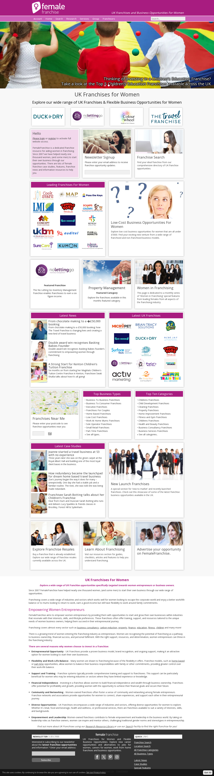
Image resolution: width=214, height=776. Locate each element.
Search (129, 726)
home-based (178, 660)
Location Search (142, 746)
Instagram (117, 757)
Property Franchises (148, 410)
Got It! (207, 772)
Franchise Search (142, 742)
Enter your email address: (63, 747)
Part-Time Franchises (97, 430)
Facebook (97, 757)
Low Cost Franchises (96, 417)
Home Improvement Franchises (154, 413)
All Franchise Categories (146, 749)
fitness (151, 627)
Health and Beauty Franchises (153, 424)
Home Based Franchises (98, 413)
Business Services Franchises (153, 430)
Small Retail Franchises (97, 427)
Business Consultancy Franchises (155, 427)
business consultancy (88, 627)
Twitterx (103, 757)
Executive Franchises (96, 406)
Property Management (107, 287)
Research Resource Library (100, 726)
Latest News (140, 760)
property (122, 627)
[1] (108, 85)
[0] (105, 85)
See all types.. (93, 434)
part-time (39, 663)
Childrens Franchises (148, 399)
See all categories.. (148, 434)
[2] (112, 85)
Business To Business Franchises (103, 399)
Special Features (142, 767)
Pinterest (110, 757)
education (142, 627)
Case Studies (140, 764)
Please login (39, 138)
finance (132, 627)
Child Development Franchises (153, 403)
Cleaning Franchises (148, 406)
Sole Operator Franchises (99, 424)
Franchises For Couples (98, 410)
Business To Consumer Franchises (103, 403)
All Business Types (143, 753)
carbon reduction (108, 627)
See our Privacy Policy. (96, 772)
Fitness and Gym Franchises (152, 417)
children (160, 627)
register (52, 138)
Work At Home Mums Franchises (103, 420)
